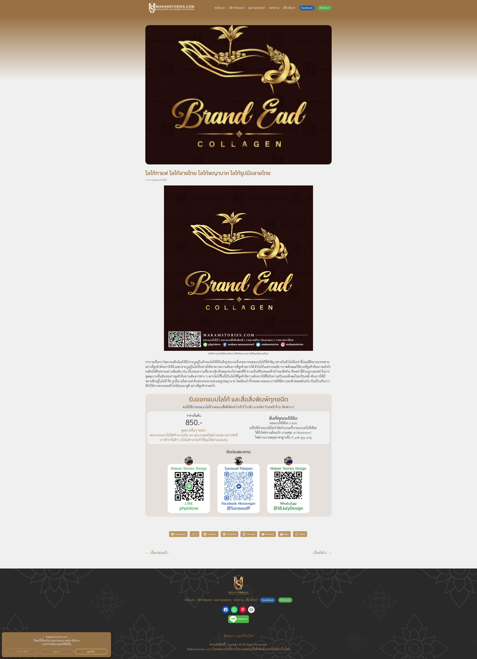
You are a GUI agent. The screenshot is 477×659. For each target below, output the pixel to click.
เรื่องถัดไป (320, 552)
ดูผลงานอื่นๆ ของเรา (193, 430)
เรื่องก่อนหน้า (159, 552)
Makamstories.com (199, 649)
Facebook (307, 8)
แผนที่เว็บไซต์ (245, 636)
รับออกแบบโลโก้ (221, 649)
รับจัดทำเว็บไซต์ (280, 649)
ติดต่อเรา (325, 8)
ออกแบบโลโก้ (160, 179)
